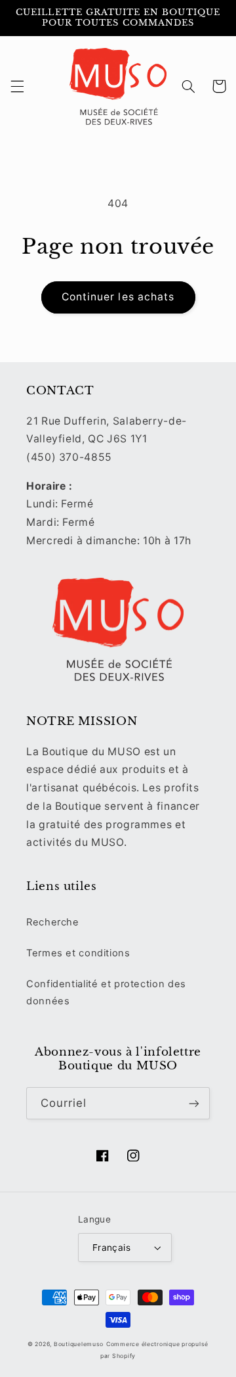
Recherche (52, 922)
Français (111, 1247)
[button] (17, 86)
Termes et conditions (78, 953)
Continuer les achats (118, 297)
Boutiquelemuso (79, 1344)
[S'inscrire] (194, 1103)
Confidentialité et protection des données (106, 992)
